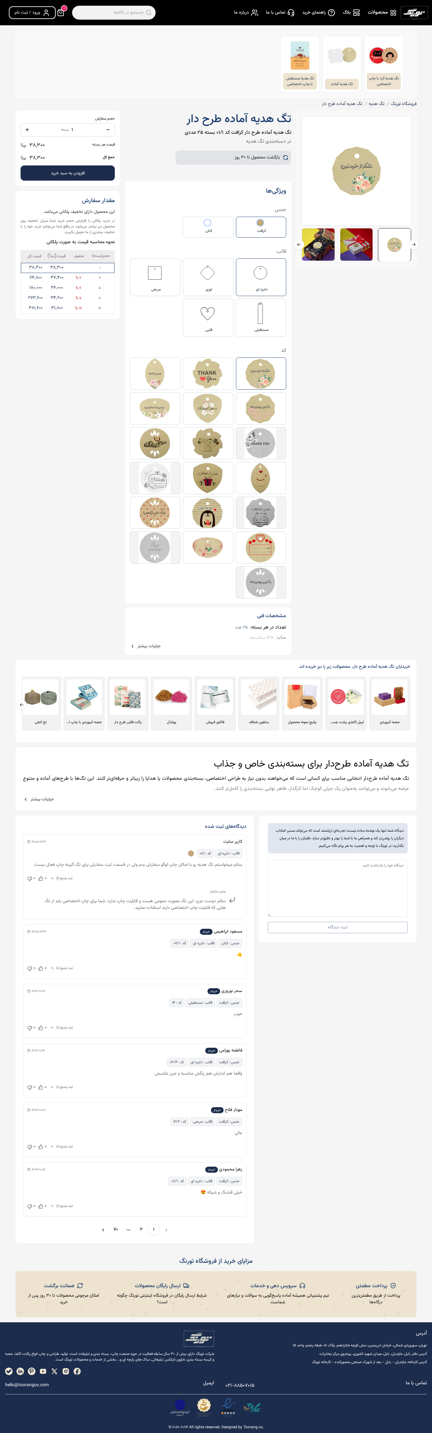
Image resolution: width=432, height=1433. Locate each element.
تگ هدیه (377, 104)
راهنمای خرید (314, 12)
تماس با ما (275, 12)
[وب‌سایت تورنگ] (252, 1407)
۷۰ (116, 1229)
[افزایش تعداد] (27, 130)
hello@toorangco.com (27, 1385)
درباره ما (241, 12)
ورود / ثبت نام (27, 12)
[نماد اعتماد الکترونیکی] (228, 1407)
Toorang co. (254, 1427)
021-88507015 (239, 1386)
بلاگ (347, 12)
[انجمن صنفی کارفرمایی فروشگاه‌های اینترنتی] (180, 1407)
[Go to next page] (102, 1230)
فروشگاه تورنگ (404, 104)
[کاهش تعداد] (108, 130)
